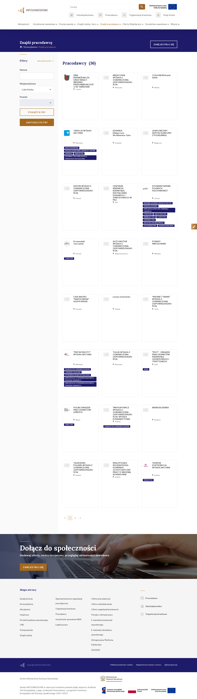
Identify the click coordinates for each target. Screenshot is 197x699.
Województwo (28, 83)
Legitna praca (62, 624)
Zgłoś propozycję (170, 665)
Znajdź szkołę (26, 635)
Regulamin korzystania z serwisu (148, 665)
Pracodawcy (61, 614)
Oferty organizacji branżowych (105, 609)
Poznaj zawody (26, 630)
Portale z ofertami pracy (102, 614)
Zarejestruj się (26, 598)
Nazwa (23, 69)
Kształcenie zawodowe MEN (69, 619)
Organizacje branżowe (66, 608)
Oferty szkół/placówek (101, 604)
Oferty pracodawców (101, 598)
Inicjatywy (24, 614)
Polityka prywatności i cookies (121, 665)
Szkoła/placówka (153, 606)
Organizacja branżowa (156, 614)
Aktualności (25, 609)
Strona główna (30, 47)
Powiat (23, 96)
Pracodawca (151, 598)
